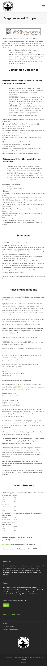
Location (5, 623)
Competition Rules (8, 626)
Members (23, 662)
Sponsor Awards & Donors (11, 629)
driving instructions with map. (21, 389)
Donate (6, 605)
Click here (21, 387)
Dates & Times (7, 620)
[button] (43, 6)
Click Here (5, 544)
